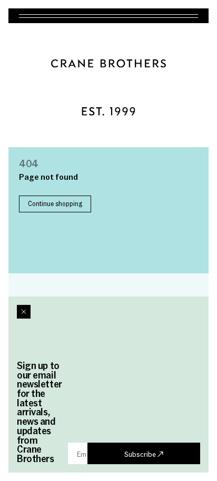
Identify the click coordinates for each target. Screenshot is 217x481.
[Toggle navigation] (108, 15)
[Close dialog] (24, 312)
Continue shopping (55, 203)
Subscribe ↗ (143, 453)
